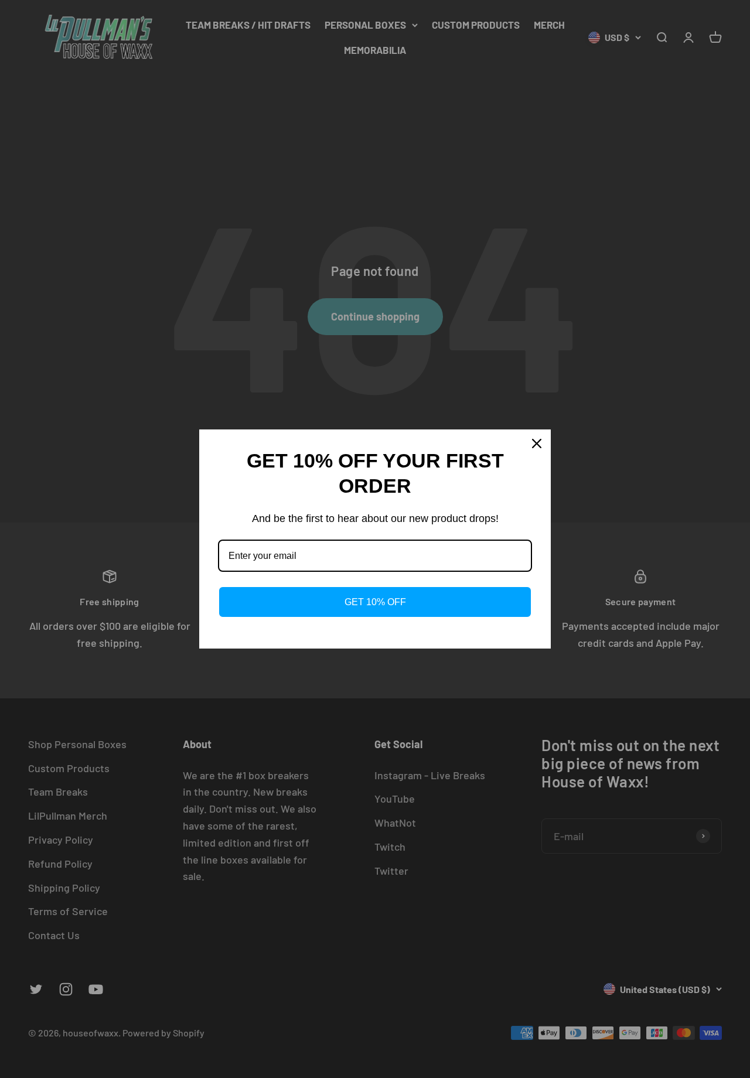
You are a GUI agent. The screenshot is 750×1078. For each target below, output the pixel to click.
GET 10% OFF (375, 602)
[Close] (537, 443)
